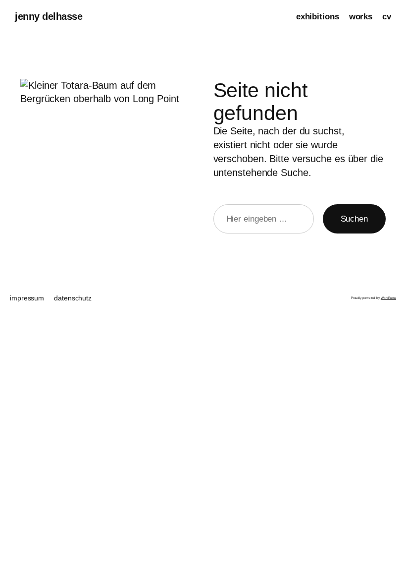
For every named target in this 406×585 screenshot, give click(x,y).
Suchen (354, 219)
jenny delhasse (48, 16)
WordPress (388, 297)
